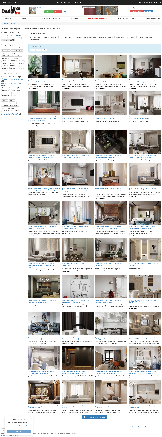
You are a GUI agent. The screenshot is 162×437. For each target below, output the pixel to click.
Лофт (61, 37)
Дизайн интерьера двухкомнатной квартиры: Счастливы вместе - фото (42, 338)
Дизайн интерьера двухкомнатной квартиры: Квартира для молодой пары (42, 301)
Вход (18, 2)
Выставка (15, 93)
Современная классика (106, 37)
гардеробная (14, 65)
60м (38, 50)
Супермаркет (6, 93)
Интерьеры (74, 18)
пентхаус (18, 55)
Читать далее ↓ (33, 88)
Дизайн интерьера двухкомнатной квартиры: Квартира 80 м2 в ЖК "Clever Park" (42, 372)
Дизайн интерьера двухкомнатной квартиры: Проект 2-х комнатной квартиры (75, 156)
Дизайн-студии (26, 18)
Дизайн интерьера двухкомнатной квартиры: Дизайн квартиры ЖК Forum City (142, 117)
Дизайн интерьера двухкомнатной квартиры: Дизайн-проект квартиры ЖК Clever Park (42, 156)
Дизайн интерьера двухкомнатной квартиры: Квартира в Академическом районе (75, 81)
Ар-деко (46, 37)
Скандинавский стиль (90, 37)
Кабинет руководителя (9, 103)
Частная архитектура (9, 76)
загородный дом (16, 50)
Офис (11, 100)
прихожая (13, 68)
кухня (21, 60)
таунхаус (5, 53)
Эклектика (140, 37)
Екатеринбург (8, 2)
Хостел (4, 100)
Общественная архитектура (12, 79)
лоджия (5, 68)
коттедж (5, 50)
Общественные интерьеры (11, 83)
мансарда (12, 71)
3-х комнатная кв (8, 43)
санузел (5, 65)
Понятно (18, 431)
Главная (5, 23)
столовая (5, 63)
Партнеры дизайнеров (51, 18)
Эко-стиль (149, 37)
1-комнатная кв (15, 38)
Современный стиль (122, 37)
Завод (13, 98)
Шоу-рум (5, 90)
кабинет (13, 63)
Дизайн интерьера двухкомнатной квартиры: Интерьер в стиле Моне (75, 227)
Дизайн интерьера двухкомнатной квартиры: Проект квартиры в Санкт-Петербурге (142, 156)
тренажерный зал (7, 73)
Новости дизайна (153, 18)
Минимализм (69, 37)
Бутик (20, 88)
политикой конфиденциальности (17, 427)
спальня (5, 60)
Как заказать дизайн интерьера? (151, 2)
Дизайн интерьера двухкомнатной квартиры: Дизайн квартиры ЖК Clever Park (75, 117)
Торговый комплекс (16, 90)
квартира (14, 53)
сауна (21, 68)
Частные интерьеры (9, 35)
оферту (41, 433)
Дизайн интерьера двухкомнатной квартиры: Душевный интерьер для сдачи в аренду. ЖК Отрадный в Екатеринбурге (42, 118)
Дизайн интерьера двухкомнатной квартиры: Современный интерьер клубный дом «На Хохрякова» (42, 265)
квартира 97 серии (7, 48)
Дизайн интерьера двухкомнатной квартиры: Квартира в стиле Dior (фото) (75, 301)
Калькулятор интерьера (97, 18)
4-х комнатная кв (7, 45)
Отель (20, 98)
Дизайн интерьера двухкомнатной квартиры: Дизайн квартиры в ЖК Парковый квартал (142, 189)
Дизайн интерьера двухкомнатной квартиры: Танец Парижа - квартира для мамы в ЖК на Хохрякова (44, 189)
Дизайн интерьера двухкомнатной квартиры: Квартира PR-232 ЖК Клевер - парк (109, 227)
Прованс (79, 37)
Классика (54, 37)
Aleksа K (41, 8)
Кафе (4, 88)
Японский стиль (35, 39)
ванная (22, 63)
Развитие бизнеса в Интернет (141, 427)
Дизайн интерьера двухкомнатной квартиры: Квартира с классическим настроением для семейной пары (75, 190)
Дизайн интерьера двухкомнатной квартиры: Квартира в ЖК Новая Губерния (142, 81)
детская (13, 60)
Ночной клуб (6, 95)
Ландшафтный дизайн (10, 114)
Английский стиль (35, 37)
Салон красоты (7, 110)
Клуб (14, 95)
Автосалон (5, 98)
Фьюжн (132, 37)
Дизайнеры (6, 18)
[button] (49, 11)
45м (32, 50)
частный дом (19, 48)
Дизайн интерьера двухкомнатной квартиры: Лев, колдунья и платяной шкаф (110, 301)
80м (44, 50)
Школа (16, 110)
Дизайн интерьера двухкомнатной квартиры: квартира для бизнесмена (42, 227)
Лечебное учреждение (8, 108)
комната (5, 38)
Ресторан (12, 88)
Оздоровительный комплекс (10, 105)
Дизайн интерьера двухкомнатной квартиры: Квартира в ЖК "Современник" (109, 81)
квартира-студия (7, 55)
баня (4, 71)
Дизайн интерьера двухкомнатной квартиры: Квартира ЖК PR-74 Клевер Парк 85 (142, 227)
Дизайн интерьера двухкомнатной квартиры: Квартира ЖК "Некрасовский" (142, 338)
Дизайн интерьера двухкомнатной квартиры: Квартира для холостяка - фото (75, 338)
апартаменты (6, 58)
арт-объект (18, 73)
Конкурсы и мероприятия (126, 18)
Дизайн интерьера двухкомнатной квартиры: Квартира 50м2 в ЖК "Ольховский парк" (142, 372)
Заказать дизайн (137, 11)
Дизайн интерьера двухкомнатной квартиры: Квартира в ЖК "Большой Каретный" (42, 81)
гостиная (16, 58)
